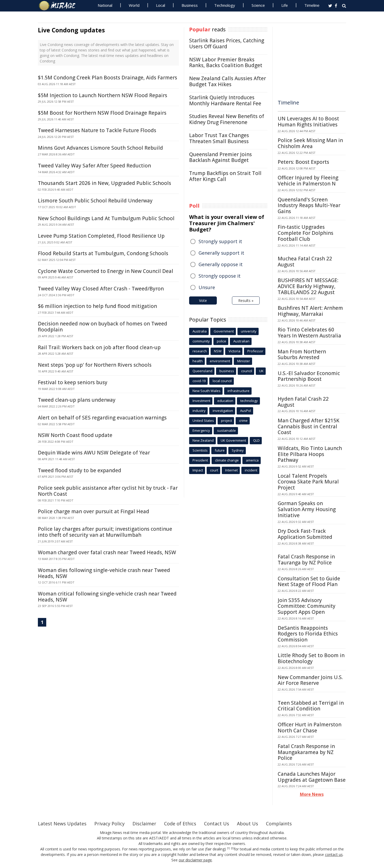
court (214, 470)
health (198, 361)
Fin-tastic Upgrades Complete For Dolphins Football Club (305, 233)
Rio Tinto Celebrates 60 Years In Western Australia (309, 332)
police (221, 341)
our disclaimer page (195, 859)
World (134, 5)
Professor (255, 351)
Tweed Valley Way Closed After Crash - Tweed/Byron (101, 288)
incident (251, 470)
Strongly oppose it (220, 276)
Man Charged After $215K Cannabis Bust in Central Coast (308, 426)
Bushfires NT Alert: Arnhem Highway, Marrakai (310, 311)
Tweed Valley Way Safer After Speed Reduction (94, 165)
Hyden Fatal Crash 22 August (303, 401)
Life (284, 5)
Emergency (201, 430)
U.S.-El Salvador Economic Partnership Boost (309, 376)
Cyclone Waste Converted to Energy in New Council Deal (105, 271)
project (226, 420)
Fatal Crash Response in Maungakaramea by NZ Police (306, 752)
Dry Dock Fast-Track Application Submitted (305, 534)
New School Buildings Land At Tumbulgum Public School (106, 218)
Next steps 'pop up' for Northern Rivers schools (95, 364)
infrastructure (238, 390)
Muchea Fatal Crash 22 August (305, 261)
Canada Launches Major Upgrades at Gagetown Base (312, 776)
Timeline (311, 5)
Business (190, 5)
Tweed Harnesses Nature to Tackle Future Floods (97, 130)
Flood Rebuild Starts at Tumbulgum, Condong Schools (103, 253)
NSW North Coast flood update (75, 435)
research (200, 351)
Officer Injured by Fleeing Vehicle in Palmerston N (308, 180)
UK (261, 371)
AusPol (245, 410)
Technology (224, 5)
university (249, 331)
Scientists (200, 450)
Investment (201, 400)
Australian (241, 341)
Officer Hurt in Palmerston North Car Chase (309, 727)
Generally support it (221, 253)
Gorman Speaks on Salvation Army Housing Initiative (307, 509)
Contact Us (216, 823)
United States (203, 420)
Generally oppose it (221, 264)
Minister (243, 361)
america (252, 460)
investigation (223, 410)
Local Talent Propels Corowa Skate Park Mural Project (308, 481)
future (220, 450)
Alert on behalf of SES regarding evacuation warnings (102, 417)
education (225, 400)
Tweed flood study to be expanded (79, 470)
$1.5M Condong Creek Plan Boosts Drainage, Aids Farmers (107, 77)
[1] (228, 848)
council (246, 371)
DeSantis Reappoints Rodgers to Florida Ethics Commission (308, 633)
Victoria (234, 351)
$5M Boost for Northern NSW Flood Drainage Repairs (102, 112)
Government (224, 331)
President (200, 460)
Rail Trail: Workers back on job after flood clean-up (99, 347)
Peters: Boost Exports (303, 162)
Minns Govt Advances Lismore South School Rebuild (100, 147)
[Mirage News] (60, 5)
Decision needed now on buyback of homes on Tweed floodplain (102, 326)
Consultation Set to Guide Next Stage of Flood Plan (309, 581)
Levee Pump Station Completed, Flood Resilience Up (101, 235)
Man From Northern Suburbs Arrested (302, 354)
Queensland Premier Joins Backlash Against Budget (220, 157)
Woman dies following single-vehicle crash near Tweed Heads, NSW (104, 573)
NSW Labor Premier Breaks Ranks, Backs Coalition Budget (225, 62)
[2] (232, 848)
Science (258, 5)
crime (243, 420)
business (226, 371)
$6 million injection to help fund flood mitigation (97, 306)
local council (222, 380)
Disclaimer (144, 823)
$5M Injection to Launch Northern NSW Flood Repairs (102, 95)
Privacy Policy (109, 823)
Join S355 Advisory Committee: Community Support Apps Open (306, 606)
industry (199, 410)
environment (220, 361)
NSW (218, 351)
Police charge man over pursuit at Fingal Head (93, 511)
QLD (256, 440)
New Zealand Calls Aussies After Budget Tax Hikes (227, 81)
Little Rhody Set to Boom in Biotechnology (311, 658)
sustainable (226, 430)
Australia (200, 331)
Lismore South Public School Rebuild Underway (95, 200)
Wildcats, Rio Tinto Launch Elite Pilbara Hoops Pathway (310, 454)
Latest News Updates (62, 823)
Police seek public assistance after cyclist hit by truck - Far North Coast (108, 490)
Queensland (202, 371)
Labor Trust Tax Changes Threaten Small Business (219, 138)
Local (160, 5)
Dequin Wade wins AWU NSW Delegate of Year (94, 452)
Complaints (279, 823)
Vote (203, 300)
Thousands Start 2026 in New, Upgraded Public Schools (104, 183)
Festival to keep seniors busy (72, 382)
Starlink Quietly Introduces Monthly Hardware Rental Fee (225, 100)
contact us (334, 854)
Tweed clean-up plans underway (76, 399)
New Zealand (203, 440)
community (201, 341)
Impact (198, 470)
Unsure (207, 287)
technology (249, 400)
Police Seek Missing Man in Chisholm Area (310, 143)
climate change (227, 460)
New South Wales (206, 390)
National (105, 5)
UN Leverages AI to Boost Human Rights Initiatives (308, 121)
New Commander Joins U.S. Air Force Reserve (310, 680)
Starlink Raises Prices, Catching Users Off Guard (226, 43)
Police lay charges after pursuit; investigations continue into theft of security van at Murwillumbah (105, 532)
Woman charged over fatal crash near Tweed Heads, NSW (107, 552)
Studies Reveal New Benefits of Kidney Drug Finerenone (226, 119)
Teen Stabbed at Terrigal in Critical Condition (311, 705)
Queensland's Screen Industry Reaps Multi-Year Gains (309, 205)
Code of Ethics (180, 823)
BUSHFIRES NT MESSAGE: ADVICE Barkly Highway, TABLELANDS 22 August (308, 286)
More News (312, 794)
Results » (245, 300)
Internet (231, 470)
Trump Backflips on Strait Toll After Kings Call (225, 176)
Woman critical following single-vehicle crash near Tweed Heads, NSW (107, 596)
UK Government (233, 440)
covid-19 (199, 380)
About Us (247, 823)
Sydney (238, 450)
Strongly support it (220, 241)
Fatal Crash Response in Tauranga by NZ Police (306, 559)
